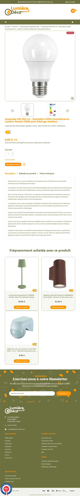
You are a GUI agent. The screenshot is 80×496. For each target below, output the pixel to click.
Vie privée (44, 494)
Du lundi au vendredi (10, 475)
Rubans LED (8, 452)
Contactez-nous (9, 481)
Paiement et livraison (47, 440)
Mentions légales (46, 464)
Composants (8, 443)
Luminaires (8, 449)
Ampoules (7, 440)
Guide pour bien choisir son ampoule (51, 443)
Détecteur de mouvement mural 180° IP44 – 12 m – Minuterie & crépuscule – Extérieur (21, 350)
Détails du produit (27, 173)
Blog (42, 452)
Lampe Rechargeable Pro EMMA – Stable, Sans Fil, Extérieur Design (21, 296)
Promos (7, 455)
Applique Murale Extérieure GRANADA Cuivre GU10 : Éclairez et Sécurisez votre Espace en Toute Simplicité (58, 296)
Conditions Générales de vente (49, 461)
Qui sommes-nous (46, 438)
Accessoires (8, 446)
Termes (49, 494)
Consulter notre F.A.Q (47, 449)
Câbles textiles (9, 438)
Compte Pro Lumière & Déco (49, 446)
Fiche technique (47, 173)
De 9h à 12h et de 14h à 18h (12, 478)
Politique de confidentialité (48, 466)
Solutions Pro (8, 457)
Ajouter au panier (14, 164)
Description (10, 173)
